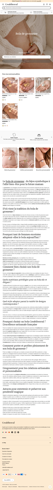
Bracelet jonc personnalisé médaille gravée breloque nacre (15, 119)
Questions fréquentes (7, 451)
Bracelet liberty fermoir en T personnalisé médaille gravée (15, 93)
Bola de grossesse (9, 170)
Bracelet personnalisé (43, 170)
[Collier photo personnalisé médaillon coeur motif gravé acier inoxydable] (26, 85)
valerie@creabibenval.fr (7, 467)
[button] (49, 4)
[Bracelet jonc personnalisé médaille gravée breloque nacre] (10, 111)
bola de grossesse (15, 181)
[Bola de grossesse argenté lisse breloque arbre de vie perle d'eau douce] (43, 85)
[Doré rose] (7, 125)
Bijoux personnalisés (13, 484)
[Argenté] (5, 100)
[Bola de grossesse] (10, 157)
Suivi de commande (6, 453)
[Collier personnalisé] (26, 157)
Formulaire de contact (7, 459)
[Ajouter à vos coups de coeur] (16, 79)
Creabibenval (7, 484)
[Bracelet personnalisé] (43, 157)
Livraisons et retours (6, 456)
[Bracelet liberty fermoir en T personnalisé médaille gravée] (10, 85)
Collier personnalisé (26, 170)
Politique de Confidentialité (12, 486)
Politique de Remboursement (23, 486)
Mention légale (4, 486)
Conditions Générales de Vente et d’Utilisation (36, 486)
